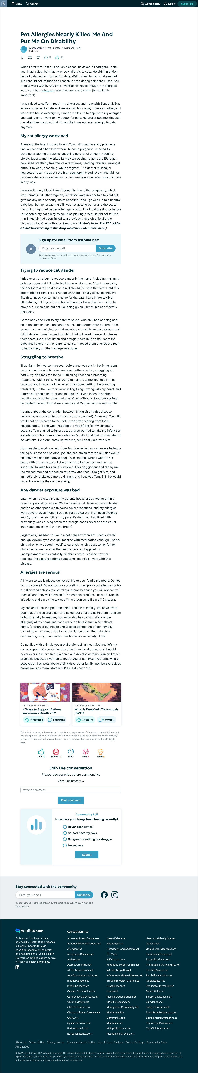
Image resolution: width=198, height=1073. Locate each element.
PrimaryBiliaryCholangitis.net (163, 964)
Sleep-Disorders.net (157, 1007)
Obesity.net (152, 943)
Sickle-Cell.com (155, 991)
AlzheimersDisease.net (80, 954)
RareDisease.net (155, 980)
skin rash (67, 476)
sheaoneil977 (38, 48)
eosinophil (77, 172)
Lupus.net (112, 991)
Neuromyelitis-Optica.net (160, 938)
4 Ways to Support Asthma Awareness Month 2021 (42, 711)
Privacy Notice (104, 255)
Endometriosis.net (77, 1028)
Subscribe (187, 3)
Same (99, 753)
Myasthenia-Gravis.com (120, 1033)
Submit (87, 854)
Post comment (71, 800)
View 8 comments (70, 781)
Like (40, 753)
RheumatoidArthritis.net (160, 985)
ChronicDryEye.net (78, 1001)
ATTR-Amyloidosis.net (80, 970)
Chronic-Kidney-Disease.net (83, 1012)
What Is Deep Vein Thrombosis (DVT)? (96, 711)
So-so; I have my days (82, 833)
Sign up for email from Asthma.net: (68, 240)
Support (55, 753)
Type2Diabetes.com (157, 1028)
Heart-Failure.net (116, 938)
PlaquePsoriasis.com (158, 959)
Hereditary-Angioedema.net (123, 948)
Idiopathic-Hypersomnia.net (123, 964)
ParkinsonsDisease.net (159, 954)
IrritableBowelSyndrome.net (123, 980)
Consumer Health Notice (81, 1042)
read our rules (61, 774)
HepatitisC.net (115, 943)
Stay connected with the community (46, 887)
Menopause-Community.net (123, 1007)
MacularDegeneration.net (121, 996)
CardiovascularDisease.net (82, 996)
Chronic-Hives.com (78, 1007)
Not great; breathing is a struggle (90, 839)
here (22, 742)
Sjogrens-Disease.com (159, 996)
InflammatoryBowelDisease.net (125, 975)
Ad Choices (22, 1046)
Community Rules (157, 1042)
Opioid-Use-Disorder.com (161, 948)
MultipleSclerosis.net (119, 1028)
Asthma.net (73, 959)
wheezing (48, 90)
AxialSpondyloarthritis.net (82, 975)
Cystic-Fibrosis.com (79, 1023)
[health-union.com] (29, 931)
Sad (69, 753)
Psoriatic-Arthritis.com (159, 975)
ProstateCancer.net (157, 970)
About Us (20, 1042)
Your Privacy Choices (110, 1042)
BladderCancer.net (78, 980)
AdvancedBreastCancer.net (83, 938)
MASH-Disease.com (118, 1001)
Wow (84, 753)
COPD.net (73, 1017)
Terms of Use (49, 258)
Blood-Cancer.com (78, 985)
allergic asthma (49, 559)
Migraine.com (114, 1023)
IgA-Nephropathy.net (119, 970)
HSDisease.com (116, 959)
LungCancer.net (116, 985)
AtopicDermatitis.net (79, 964)
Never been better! (80, 826)
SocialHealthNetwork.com (161, 1012)
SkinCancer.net (155, 1001)
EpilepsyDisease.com (79, 1033)
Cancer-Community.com (81, 991)
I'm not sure (76, 845)
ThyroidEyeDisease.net (159, 1023)
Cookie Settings (134, 1042)
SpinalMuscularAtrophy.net (161, 1017)
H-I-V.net (112, 954)
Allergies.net (74, 948)
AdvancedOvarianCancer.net (84, 943)
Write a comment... (35, 790)
